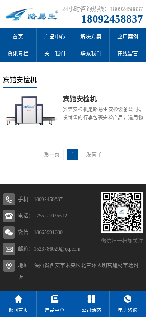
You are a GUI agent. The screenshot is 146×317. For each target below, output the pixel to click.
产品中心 (54, 36)
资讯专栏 (17, 53)
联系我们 (90, 53)
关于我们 (54, 53)
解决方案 (90, 36)
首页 (18, 36)
